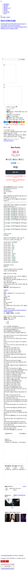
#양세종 (21, 27)
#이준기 (25, 27)
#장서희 (7, 27)
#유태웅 (3, 27)
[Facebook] (5, 122)
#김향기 (16, 28)
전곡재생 (20, 495)
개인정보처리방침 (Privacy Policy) (7, 568)
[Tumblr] (14, 122)
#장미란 (12, 27)
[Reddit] (12, 122)
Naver (8, 310)
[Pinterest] (17, 122)
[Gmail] (21, 122)
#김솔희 (12, 28)
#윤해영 (3, 28)
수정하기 (6, 290)
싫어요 (21, 159)
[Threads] (9, 122)
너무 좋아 (9, 159)
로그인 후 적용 (7, 566)
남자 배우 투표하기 (9, 140)
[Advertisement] (14, 45)
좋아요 (15, 159)
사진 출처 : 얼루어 (5, 17)
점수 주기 (15, 172)
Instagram (10, 311)
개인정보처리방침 (5, 555)
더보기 (24, 486)
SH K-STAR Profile (8, 21)
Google (5, 310)
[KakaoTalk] (24, 122)
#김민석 (7, 28)
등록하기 (15, 495)
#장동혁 (16, 27)
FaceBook (22, 310)
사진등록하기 (22, 433)
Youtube (18, 310)
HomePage (13, 310)
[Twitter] (7, 122)
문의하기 (21, 555)
